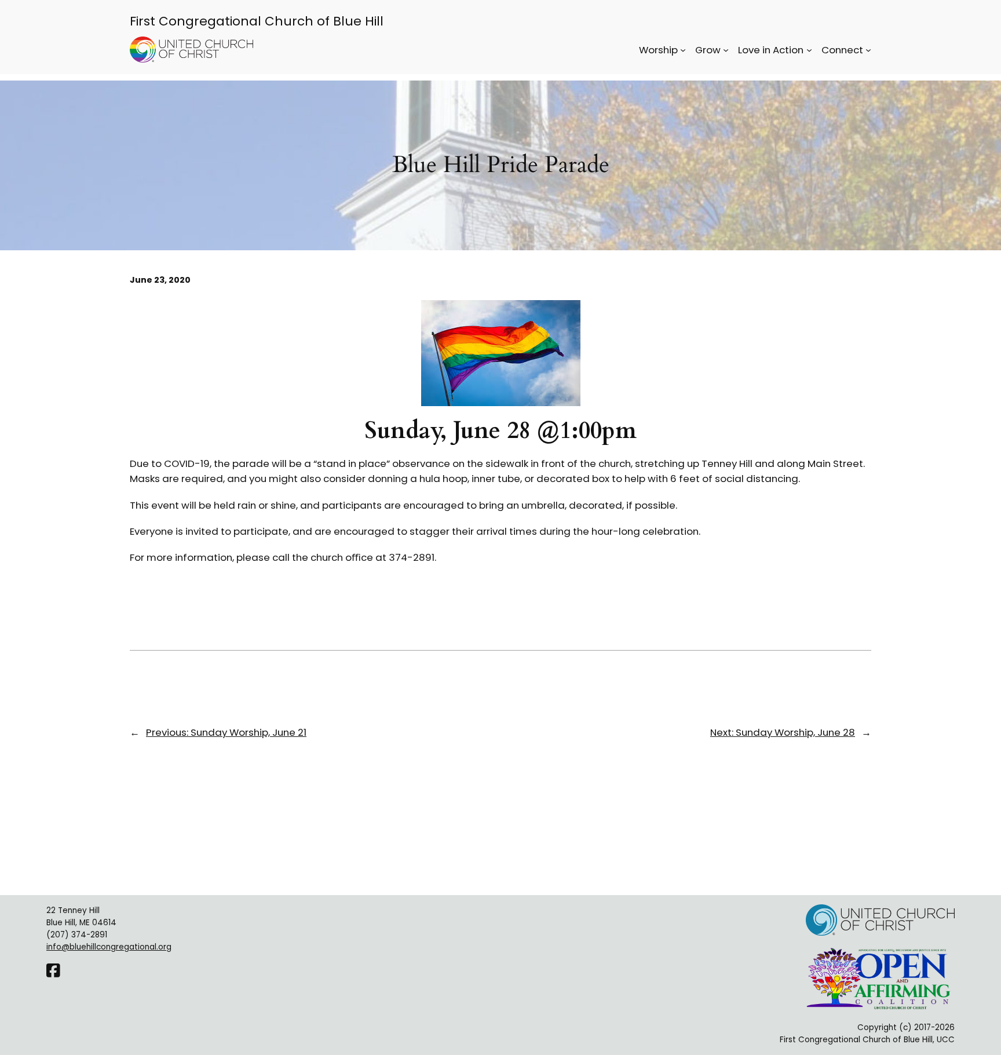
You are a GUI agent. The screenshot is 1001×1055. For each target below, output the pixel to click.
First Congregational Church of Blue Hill (256, 21)
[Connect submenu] (868, 50)
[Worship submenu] (683, 50)
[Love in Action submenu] (809, 50)
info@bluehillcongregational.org (108, 946)
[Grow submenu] (726, 50)
